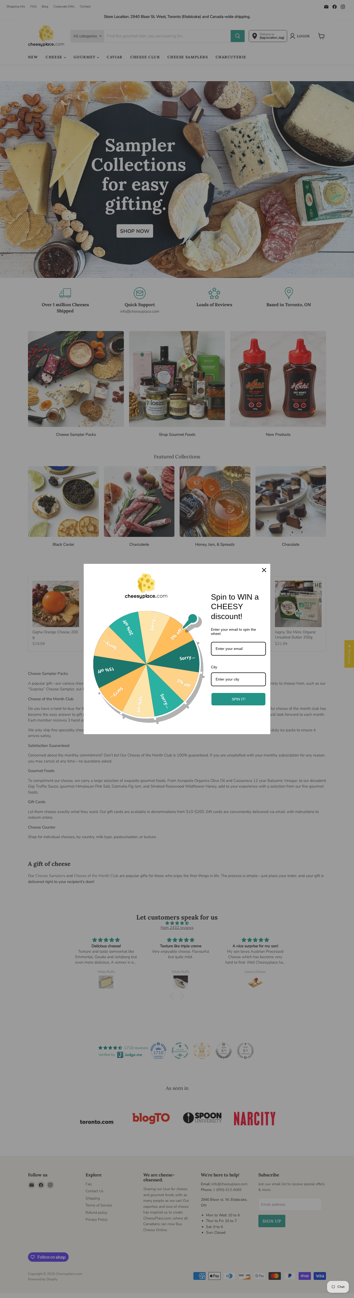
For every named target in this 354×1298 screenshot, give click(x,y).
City (214, 667)
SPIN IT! (238, 699)
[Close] (264, 570)
